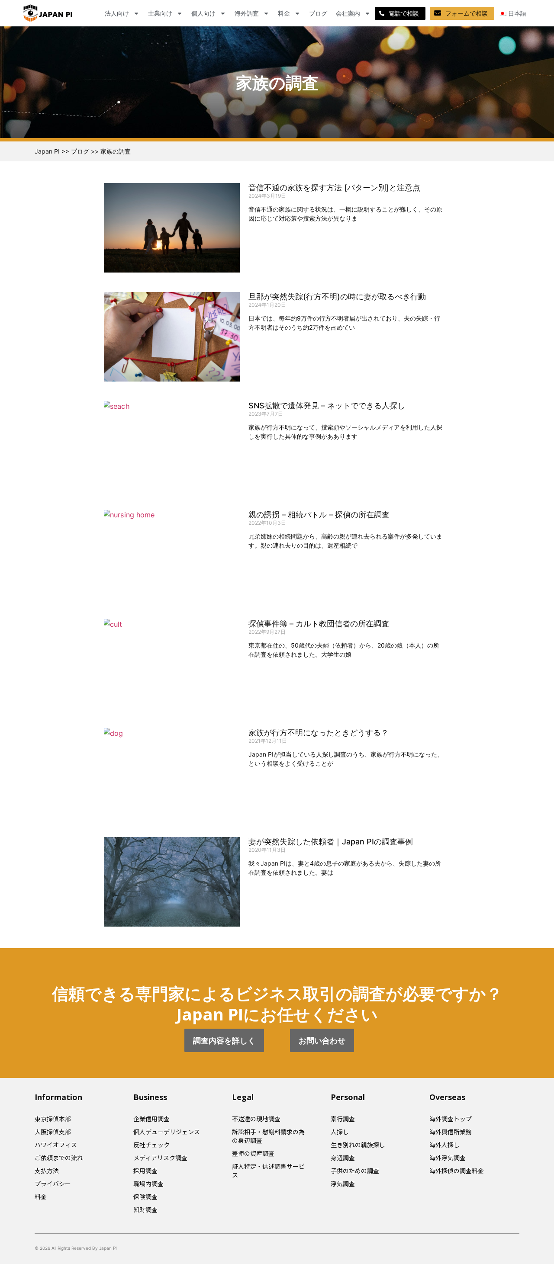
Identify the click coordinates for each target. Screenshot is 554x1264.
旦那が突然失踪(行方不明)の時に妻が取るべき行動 (337, 296)
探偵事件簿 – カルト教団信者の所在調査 (318, 623)
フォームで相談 (466, 13)
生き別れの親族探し (358, 1144)
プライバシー (53, 1183)
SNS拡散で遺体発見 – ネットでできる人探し (326, 405)
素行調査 (343, 1118)
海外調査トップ (450, 1118)
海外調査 (247, 13)
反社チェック (151, 1144)
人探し (340, 1131)
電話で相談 (404, 13)
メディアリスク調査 (160, 1157)
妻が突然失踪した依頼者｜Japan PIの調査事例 (330, 841)
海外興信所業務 (450, 1131)
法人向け (117, 13)
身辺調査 (343, 1157)
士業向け (160, 13)
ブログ (318, 13)
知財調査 (145, 1209)
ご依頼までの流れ (59, 1157)
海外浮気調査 (447, 1157)
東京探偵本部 (53, 1118)
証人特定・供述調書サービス (268, 1170)
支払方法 (47, 1170)
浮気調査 (343, 1183)
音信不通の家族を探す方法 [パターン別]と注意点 (334, 187)
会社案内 (348, 13)
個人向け (203, 13)
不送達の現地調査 (256, 1118)
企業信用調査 (151, 1118)
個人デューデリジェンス (166, 1131)
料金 (284, 13)
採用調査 (145, 1170)
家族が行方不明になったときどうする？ (318, 732)
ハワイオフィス (56, 1144)
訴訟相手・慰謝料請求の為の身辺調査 (268, 1136)
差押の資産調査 (253, 1153)
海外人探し (444, 1144)
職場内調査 (148, 1183)
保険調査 (145, 1196)
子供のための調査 (355, 1170)
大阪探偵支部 (53, 1131)
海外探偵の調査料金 (456, 1170)
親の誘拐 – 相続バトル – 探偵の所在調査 (319, 514)
